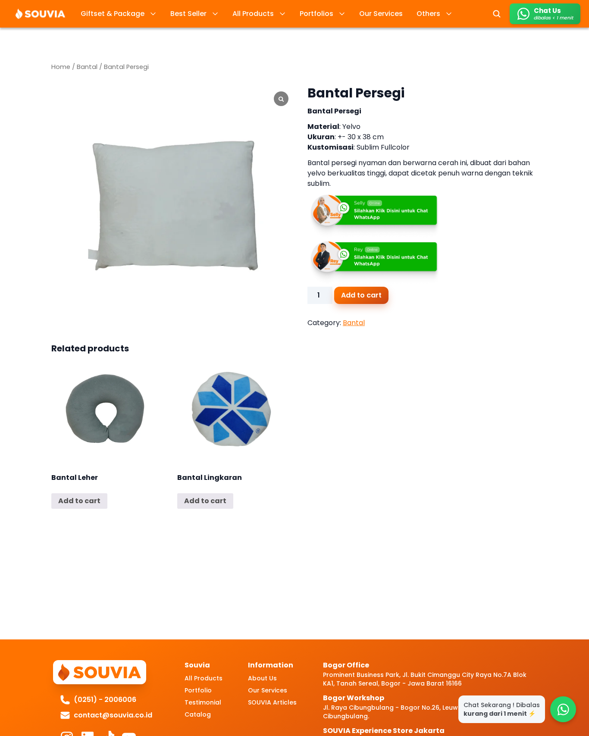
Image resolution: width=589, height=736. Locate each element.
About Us (262, 678)
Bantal (87, 67)
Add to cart (361, 295)
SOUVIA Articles (272, 702)
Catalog (198, 714)
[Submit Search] (496, 13)
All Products (203, 678)
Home (60, 67)
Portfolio (198, 690)
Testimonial (203, 702)
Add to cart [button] (79, 501)
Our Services (267, 690)
